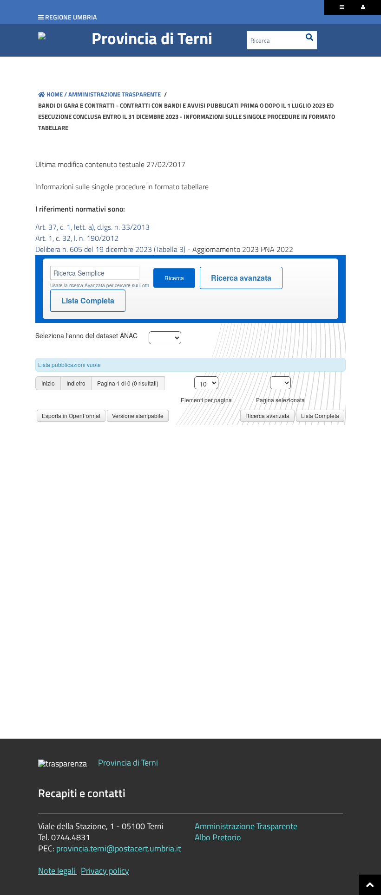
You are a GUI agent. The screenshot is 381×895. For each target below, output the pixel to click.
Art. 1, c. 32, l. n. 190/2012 (76, 238)
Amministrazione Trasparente (114, 94)
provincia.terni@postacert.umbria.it (118, 848)
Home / (56, 94)
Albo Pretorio (218, 837)
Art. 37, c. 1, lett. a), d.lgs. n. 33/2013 (92, 226)
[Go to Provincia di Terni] (60, 35)
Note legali (56, 870)
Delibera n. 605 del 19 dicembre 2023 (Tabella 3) (110, 249)
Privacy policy (105, 870)
